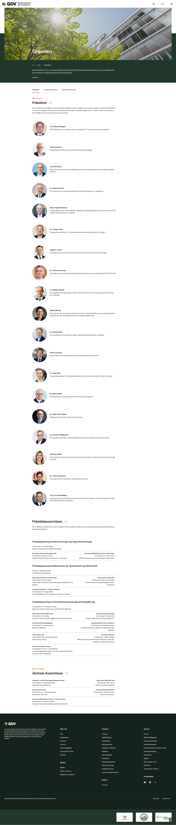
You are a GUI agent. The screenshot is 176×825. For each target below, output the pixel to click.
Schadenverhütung (150, 751)
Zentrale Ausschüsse (69, 90)
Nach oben (171, 820)
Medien (62, 767)
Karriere (63, 744)
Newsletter (147, 755)
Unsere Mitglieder (66, 748)
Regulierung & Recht (108, 762)
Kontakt (63, 755)
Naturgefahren (107, 744)
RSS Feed (147, 765)
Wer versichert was (150, 762)
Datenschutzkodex (150, 744)
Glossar (146, 758)
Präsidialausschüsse (50, 90)
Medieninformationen (67, 774)
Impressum (156, 798)
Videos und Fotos (65, 771)
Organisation (64, 737)
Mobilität (105, 751)
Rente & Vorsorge (108, 765)
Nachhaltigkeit (107, 755)
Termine (104, 785)
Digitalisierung (106, 737)
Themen (105, 734)
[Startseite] (34, 65)
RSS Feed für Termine (151, 769)
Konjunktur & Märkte (109, 748)
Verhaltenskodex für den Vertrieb (155, 748)
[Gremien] (16, 4)
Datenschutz (166, 798)
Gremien (63, 741)
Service (146, 734)
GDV (61, 734)
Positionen (105, 758)
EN (153, 4)
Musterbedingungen (150, 737)
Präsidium (35, 90)
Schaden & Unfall (107, 769)
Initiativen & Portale (66, 751)
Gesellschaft (106, 741)
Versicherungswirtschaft (110, 772)
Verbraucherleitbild (150, 741)
